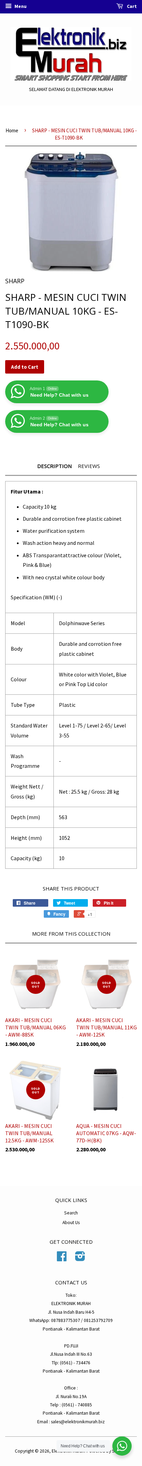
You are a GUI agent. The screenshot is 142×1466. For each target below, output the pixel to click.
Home (12, 130)
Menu (20, 6)
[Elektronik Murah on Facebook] (62, 1259)
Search (71, 1213)
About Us (71, 1222)
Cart (131, 6)
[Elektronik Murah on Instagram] (80, 1259)
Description (54, 465)
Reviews (89, 465)
